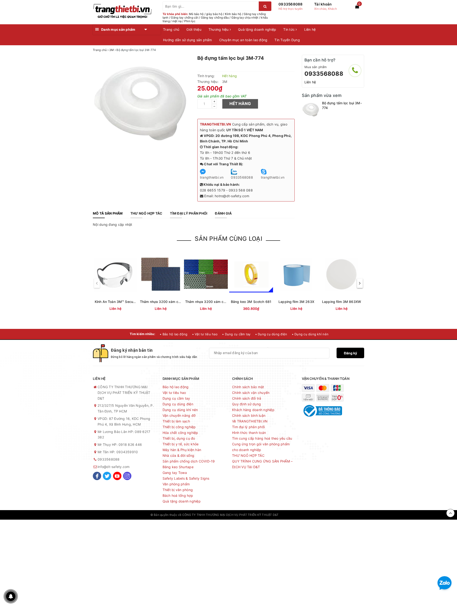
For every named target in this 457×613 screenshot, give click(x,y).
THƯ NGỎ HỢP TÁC (248, 455)
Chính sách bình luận (248, 415)
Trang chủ (171, 29)
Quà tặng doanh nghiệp (257, 29)
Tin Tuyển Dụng (287, 40)
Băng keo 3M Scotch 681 (251, 302)
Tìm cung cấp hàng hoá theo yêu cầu (262, 438)
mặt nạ (177, 21)
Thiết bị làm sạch (176, 421)
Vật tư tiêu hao (174, 393)
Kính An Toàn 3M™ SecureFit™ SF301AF (126, 302)
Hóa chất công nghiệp (180, 433)
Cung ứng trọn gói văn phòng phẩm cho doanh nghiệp (261, 447)
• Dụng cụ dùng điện (271, 334)
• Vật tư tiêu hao (205, 334)
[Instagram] (127, 476)
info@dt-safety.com (114, 467)
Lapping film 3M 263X (296, 302)
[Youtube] (117, 476)
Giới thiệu (193, 29)
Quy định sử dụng (246, 404)
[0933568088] (355, 70)
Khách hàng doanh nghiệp (253, 410)
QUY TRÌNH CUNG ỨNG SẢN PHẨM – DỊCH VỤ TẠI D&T (262, 464)
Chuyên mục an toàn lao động (243, 40)
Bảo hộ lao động (176, 387)
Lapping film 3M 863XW (341, 302)
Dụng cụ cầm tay (176, 398)
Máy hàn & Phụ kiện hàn (182, 450)
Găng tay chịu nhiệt (244, 17)
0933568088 (290, 4)
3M (224, 82)
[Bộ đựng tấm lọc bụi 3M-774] (311, 110)
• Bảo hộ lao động (173, 334)
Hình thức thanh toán (249, 433)
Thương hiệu (219, 29)
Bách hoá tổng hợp (178, 495)
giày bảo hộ (214, 14)
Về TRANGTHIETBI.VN (250, 421)
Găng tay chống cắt (184, 17)
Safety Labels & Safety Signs (186, 478)
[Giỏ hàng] (357, 6)
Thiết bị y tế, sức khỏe (181, 444)
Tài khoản (323, 4)
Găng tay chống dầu (215, 17)
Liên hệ (310, 29)
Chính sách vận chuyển (250, 393)
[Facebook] (97, 476)
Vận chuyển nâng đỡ (179, 415)
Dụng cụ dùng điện (178, 404)
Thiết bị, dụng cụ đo (179, 438)
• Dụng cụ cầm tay (236, 334)
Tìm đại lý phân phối (248, 427)
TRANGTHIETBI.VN (215, 124)
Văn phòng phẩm (176, 484)
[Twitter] (107, 476)
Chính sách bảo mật (248, 387)
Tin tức (289, 29)
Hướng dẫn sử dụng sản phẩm (187, 40)
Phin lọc (189, 21)
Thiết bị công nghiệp (179, 427)
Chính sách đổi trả (246, 398)
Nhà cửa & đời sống (178, 455)
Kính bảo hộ (233, 14)
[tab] (108, 213)
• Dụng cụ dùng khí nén (310, 334)
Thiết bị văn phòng (178, 490)
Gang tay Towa (175, 473)
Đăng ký (350, 353)
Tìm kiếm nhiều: (142, 334)
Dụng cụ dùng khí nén (180, 410)
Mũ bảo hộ (196, 14)
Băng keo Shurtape (178, 467)
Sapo (303, 515)
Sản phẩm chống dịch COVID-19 (189, 461)
